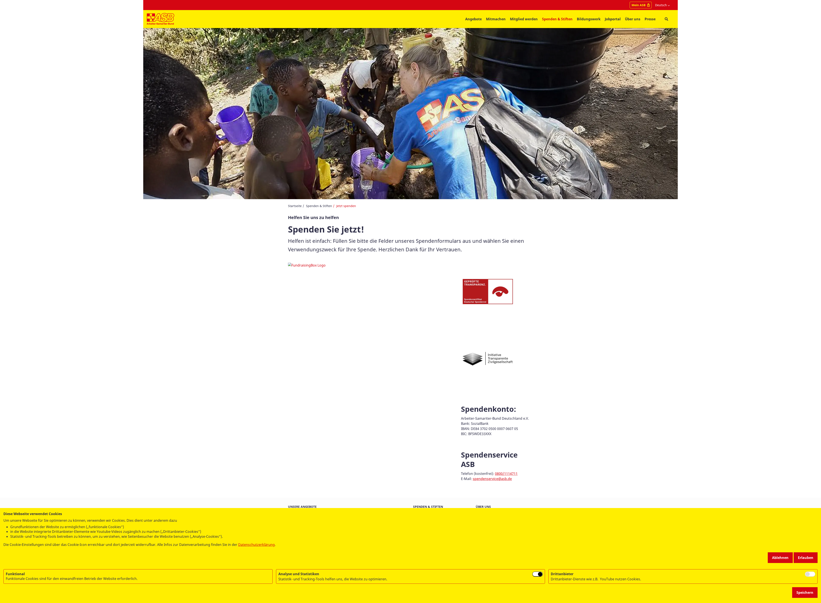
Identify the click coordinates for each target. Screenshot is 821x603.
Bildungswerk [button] (589, 19)
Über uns (483, 507)
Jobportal (613, 19)
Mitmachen (496, 19)
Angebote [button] (473, 19)
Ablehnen (780, 557)
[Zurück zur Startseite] (160, 19)
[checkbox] (537, 574)
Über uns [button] (632, 19)
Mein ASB (638, 5)
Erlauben (805, 557)
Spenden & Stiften (557, 19)
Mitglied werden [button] (524, 19)
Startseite (295, 206)
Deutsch (661, 5)
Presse (650, 19)
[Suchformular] (666, 19)
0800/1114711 (506, 473)
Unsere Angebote (302, 507)
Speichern (804, 592)
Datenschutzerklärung (256, 544)
